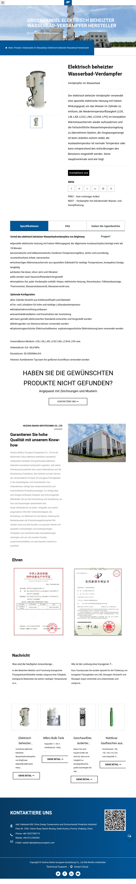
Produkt (17, 48)
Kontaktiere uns (78, 172)
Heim (10, 48)
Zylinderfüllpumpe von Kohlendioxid (27, 740)
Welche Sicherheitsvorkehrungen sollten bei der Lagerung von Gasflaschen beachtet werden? (92, 664)
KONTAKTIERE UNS (67, 401)
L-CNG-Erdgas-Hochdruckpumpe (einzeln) (85, 741)
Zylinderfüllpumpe (56, 738)
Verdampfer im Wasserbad (34, 48)
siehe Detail (27, 779)
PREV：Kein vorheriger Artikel (83, 196)
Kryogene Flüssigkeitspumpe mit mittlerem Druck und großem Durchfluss (114, 741)
